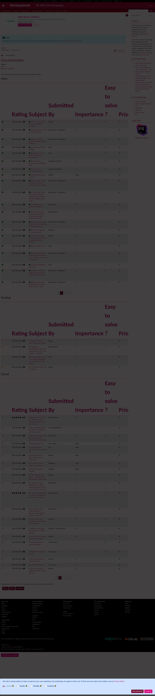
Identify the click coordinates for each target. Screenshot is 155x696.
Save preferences (137, 691)
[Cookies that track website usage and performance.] (26, 686)
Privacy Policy (119, 681)
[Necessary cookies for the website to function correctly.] (13, 686)
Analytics (22, 686)
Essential (8, 686)
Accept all (148, 691)
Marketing (36, 686)
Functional (50, 686)
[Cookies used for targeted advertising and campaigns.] (41, 686)
